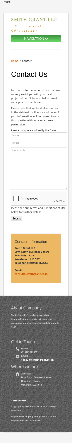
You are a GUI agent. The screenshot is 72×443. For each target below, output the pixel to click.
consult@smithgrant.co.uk (31, 274)
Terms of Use (19, 400)
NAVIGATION (34, 38)
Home (14, 61)
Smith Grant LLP (34, 19)
